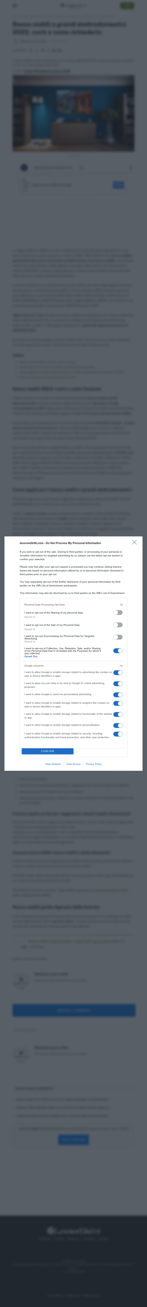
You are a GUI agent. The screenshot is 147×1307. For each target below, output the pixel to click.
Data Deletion (53, 764)
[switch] (118, 612)
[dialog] (73, 653)
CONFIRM (47, 751)
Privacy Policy (94, 764)
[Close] (135, 543)
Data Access (73, 764)
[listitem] (73, 605)
